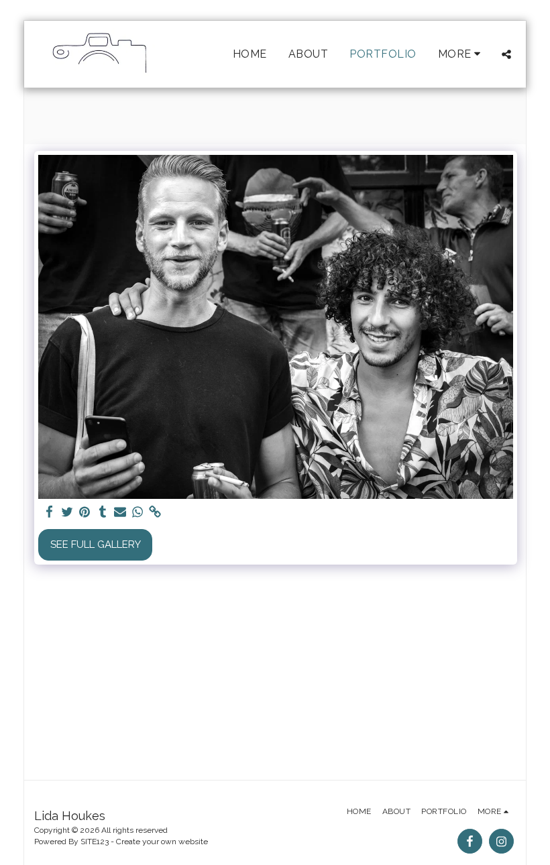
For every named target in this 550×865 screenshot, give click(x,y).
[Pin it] (84, 512)
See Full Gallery (95, 544)
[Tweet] (67, 512)
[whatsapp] (137, 512)
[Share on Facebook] (50, 512)
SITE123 (94, 841)
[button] (506, 54)
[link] (155, 512)
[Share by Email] (120, 512)
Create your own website (162, 841)
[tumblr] (102, 512)
